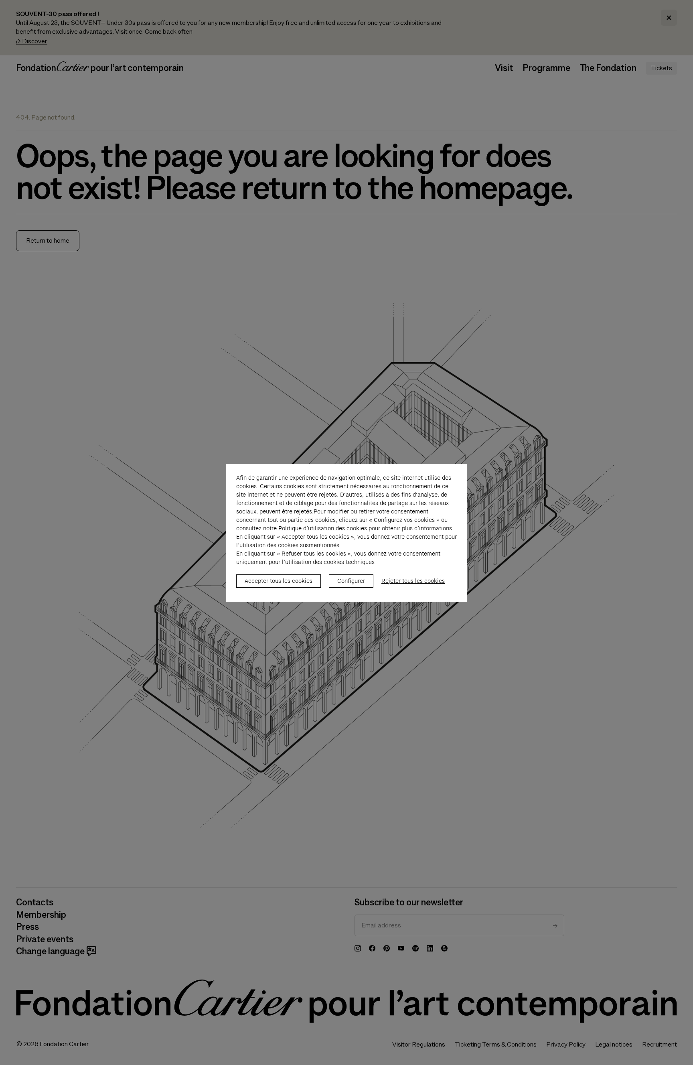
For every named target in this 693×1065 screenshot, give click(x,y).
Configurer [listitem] (351, 581)
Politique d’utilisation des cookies (322, 528)
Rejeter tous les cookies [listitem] (413, 581)
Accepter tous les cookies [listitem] (278, 581)
